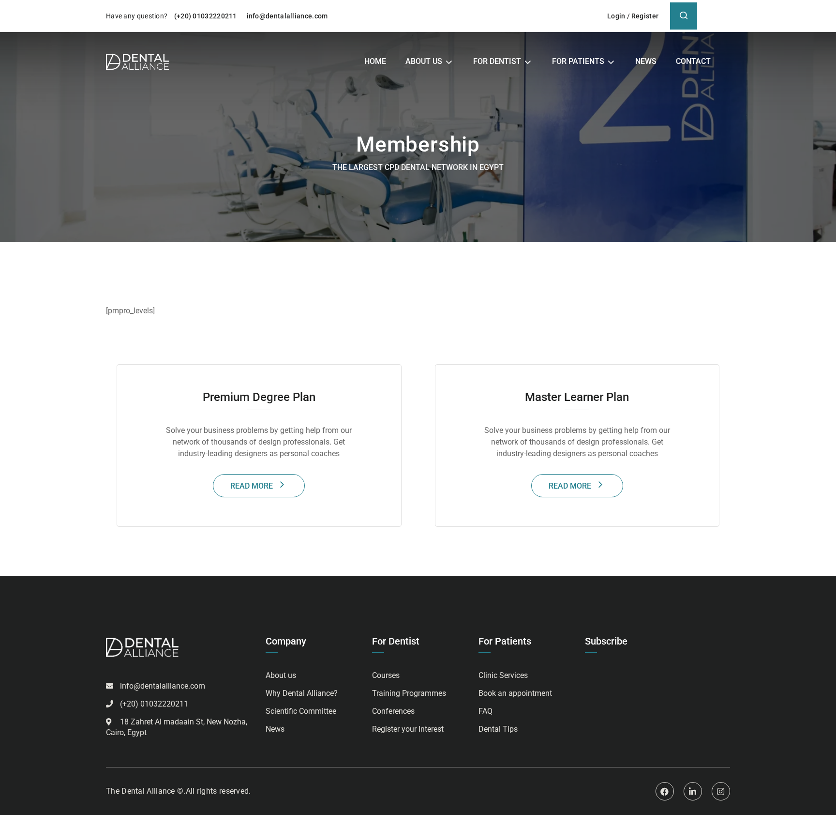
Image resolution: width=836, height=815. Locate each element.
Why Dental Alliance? (302, 693)
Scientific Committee (301, 711)
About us (423, 61)
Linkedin (693, 791)
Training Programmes (409, 693)
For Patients (578, 61)
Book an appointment (515, 693)
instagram (721, 791)
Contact (693, 61)
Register (644, 16)
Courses (386, 675)
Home (375, 61)
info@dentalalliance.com (287, 16)
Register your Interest (408, 729)
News (646, 61)
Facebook (665, 791)
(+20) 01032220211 (206, 16)
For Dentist (497, 61)
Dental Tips (498, 729)
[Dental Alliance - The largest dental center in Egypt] (137, 61)
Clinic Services (503, 675)
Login (616, 16)
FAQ (485, 711)
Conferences (393, 711)
